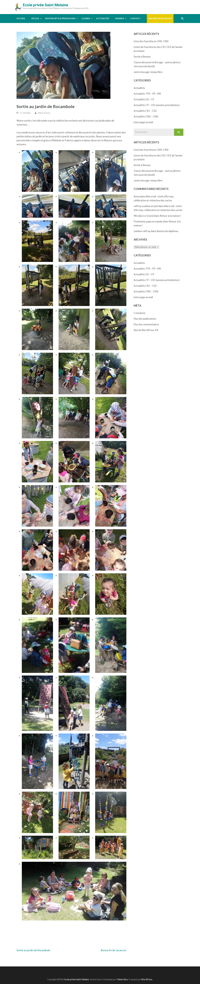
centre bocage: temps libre (148, 71)
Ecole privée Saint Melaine (45, 5)
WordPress (146, 979)
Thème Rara (122, 979)
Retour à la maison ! (170, 215)
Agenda (119, 18)
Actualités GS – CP (144, 99)
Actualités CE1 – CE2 (145, 110)
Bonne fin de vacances (113, 950)
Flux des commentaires (146, 324)
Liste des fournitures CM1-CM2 (151, 41)
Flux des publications (145, 318)
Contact (135, 18)
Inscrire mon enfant (160, 18)
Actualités (102, 18)
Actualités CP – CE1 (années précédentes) (157, 105)
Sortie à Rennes (142, 56)
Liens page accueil (143, 122)
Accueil (21, 18)
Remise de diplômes (167, 231)
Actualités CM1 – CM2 (146, 116)
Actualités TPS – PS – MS (147, 93)
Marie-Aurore (44, 113)
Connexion (139, 312)
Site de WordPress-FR (146, 330)
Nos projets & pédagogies (60, 18)
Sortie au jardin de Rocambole (33, 950)
